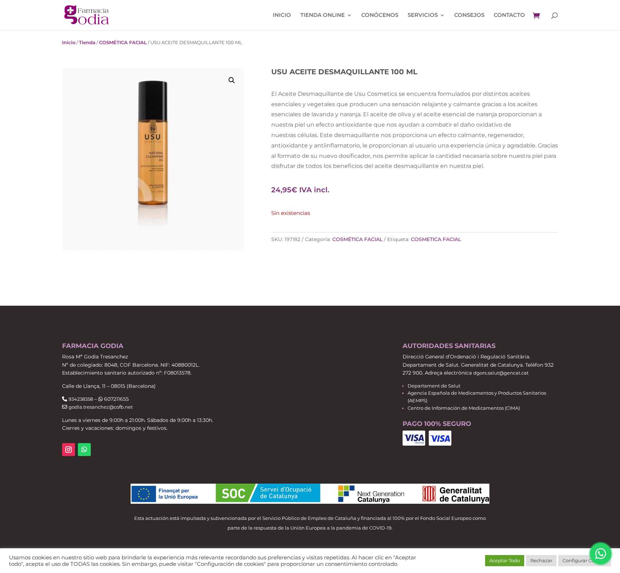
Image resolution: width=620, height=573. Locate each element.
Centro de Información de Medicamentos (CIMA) (464, 408)
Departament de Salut (434, 386)
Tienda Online (322, 15)
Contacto (509, 15)
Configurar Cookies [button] (585, 560)
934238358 (81, 399)
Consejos (469, 15)
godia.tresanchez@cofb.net (101, 407)
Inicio (282, 15)
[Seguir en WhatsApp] (84, 449)
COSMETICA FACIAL (436, 239)
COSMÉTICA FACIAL (123, 42)
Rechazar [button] (541, 560)
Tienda (87, 42)
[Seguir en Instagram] (68, 449)
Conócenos (379, 15)
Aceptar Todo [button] (504, 560)
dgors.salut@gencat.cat (501, 373)
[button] (231, 80)
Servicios (423, 15)
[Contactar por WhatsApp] (600, 553)
